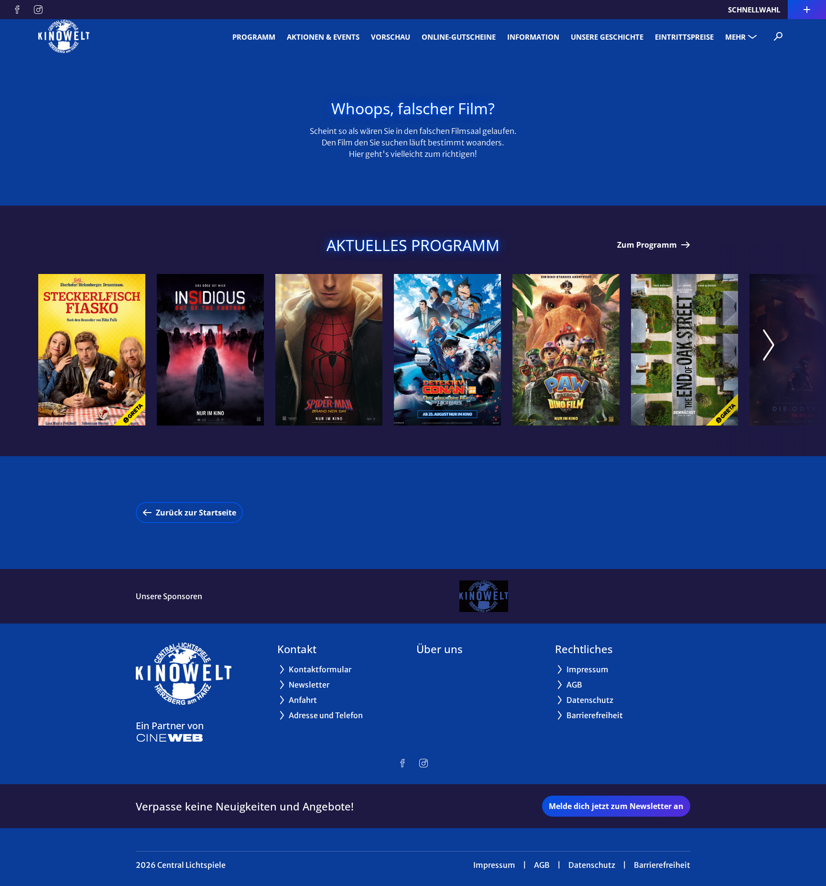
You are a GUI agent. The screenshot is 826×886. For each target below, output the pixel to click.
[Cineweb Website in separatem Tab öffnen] (170, 737)
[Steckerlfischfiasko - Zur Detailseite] (91, 350)
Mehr (735, 37)
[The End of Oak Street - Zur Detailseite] (684, 350)
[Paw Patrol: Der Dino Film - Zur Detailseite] (566, 350)
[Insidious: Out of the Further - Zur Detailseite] (210, 350)
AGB (542, 865)
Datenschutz (591, 865)
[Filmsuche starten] (778, 36)
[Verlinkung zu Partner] (483, 596)
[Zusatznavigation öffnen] (807, 9)
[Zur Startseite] (105, 36)
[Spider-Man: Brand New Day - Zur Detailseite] (328, 350)
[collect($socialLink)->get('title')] (17, 9)
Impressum (494, 865)
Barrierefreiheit (662, 865)
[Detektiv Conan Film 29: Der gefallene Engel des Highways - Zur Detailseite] (447, 350)
